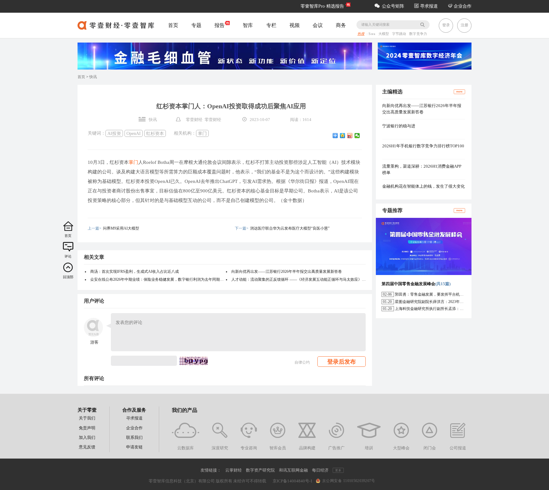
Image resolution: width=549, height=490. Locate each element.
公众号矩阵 (393, 6)
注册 (464, 25)
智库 (248, 25)
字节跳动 (399, 34)
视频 (294, 25)
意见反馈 (87, 447)
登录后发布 (341, 362)
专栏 (271, 25)
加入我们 (87, 437)
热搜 (360, 34)
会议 (318, 25)
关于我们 (87, 418)
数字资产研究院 (260, 470)
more (459, 91)
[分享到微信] (357, 135)
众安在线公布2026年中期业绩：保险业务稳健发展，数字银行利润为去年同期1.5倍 (157, 279)
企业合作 (461, 6)
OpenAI (133, 133)
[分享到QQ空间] (342, 135)
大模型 (384, 34)
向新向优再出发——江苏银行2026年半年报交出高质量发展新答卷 (286, 271)
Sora (372, 34)
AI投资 (114, 133)
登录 (446, 25)
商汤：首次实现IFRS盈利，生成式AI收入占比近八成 (134, 271)
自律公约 (302, 362)
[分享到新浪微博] (350, 135)
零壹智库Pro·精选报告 (322, 6)
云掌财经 (233, 470)
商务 (341, 25)
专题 (196, 25)
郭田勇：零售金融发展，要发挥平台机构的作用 (435, 294)
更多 (338, 470)
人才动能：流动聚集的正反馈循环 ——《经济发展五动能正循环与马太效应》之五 (298, 279)
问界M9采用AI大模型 (121, 228)
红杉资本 (155, 133)
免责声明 (87, 428)
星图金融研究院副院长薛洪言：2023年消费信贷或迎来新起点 (446, 301)
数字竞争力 (418, 34)
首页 (173, 25)
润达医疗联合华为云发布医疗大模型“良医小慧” (289, 228)
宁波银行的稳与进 (398, 126)
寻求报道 (428, 6)
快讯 (93, 77)
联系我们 (134, 437)
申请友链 (134, 447)
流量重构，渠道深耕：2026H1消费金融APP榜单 (421, 169)
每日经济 (320, 470)
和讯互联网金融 (293, 470)
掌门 (202, 133)
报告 (219, 25)
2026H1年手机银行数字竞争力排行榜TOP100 (423, 146)
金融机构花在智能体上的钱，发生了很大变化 (423, 186)
